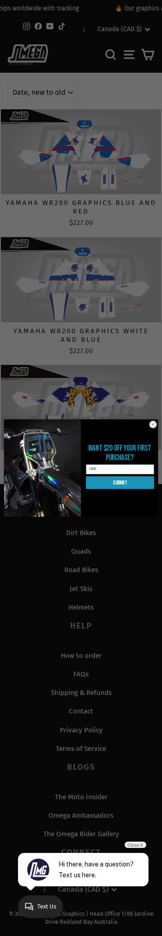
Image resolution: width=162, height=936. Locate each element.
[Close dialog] (152, 424)
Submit (120, 482)
